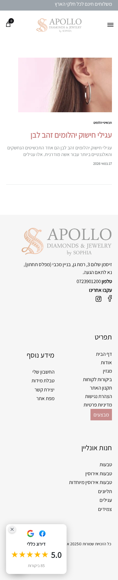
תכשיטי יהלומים (102, 122)
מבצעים (101, 414)
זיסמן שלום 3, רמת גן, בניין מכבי (82, 264)
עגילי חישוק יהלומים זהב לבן (71, 134)
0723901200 (89, 281)
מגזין (107, 371)
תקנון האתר (101, 387)
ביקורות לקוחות (97, 379)
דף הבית (104, 354)
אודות (106, 362)
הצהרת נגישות (98, 396)
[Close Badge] (12, 529)
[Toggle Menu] (110, 25)
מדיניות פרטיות (98, 404)
